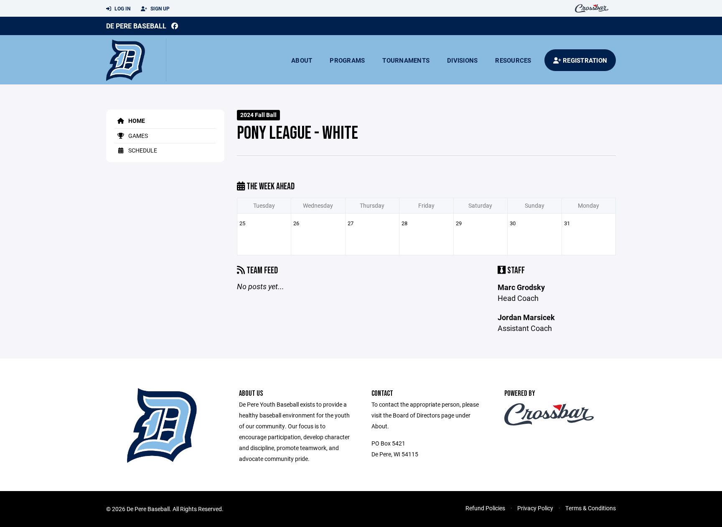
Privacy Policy (535, 508)
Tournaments (406, 60)
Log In (121, 8)
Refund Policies (485, 508)
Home (136, 121)
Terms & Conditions (590, 508)
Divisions (462, 60)
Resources (513, 60)
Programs (347, 60)
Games (137, 136)
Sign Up (159, 8)
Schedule (142, 150)
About (301, 60)
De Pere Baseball (136, 25)
